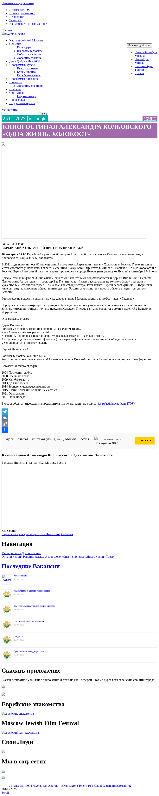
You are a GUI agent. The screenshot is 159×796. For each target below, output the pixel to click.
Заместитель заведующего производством (34, 606)
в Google (38, 118)
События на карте (29, 54)
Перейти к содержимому (18, 3)
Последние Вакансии (31, 566)
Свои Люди (17, 92)
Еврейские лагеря (29, 75)
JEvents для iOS (19, 9)
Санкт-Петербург (146, 52)
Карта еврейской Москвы (26, 40)
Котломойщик (21, 575)
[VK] (79, 418)
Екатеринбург (144, 66)
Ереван (139, 73)
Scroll (5, 792)
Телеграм (15, 20)
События (15, 44)
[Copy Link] (79, 424)
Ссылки (7, 30)
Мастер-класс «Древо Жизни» (21, 553)
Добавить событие (29, 57)
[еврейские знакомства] (18, 713)
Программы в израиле (24, 78)
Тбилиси (140, 69)
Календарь (24, 47)
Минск (139, 62)
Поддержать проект (22, 103)
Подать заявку (26, 96)
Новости (15, 89)
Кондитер (18, 636)
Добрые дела (17, 99)
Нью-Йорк (142, 59)
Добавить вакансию (30, 85)
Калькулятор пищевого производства (32, 590)
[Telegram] (79, 411)
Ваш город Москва (139, 45)
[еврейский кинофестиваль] (21, 732)
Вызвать (144, 440)
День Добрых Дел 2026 (24, 61)
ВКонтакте (16, 16)
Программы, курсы (22, 64)
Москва (140, 55)
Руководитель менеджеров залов (30, 651)
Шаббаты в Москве (30, 51)
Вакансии (15, 82)
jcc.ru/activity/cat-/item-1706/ (116, 403)
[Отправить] (79, 430)
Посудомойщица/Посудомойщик (30, 621)
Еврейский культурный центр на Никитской (43, 247)
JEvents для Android (22, 13)
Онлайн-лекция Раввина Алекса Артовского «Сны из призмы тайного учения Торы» (58, 556)
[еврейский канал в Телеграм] (3, 773)
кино (151, 118)
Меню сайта (10, 109)
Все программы (27, 68)
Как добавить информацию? (28, 23)
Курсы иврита (26, 71)
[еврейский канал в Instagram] (3, 779)
